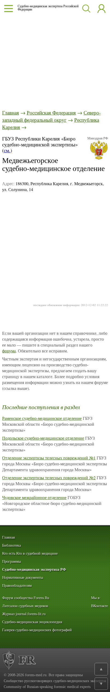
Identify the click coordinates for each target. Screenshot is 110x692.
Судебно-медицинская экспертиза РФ (34, 570)
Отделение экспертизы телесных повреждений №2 (49, 477)
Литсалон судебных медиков (25, 606)
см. (7, 150)
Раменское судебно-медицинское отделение (42, 418)
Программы (11, 562)
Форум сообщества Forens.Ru (25, 598)
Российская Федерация (51, 112)
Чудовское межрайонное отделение (34, 497)
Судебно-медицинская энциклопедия (32, 622)
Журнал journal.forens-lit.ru (24, 614)
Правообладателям (17, 586)
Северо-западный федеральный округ (51, 116)
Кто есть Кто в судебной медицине (30, 554)
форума (9, 350)
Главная (10, 112)
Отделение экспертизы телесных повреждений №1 (49, 458)
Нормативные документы (22, 578)
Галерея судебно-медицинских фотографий (37, 630)
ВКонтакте (99, 606)
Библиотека (11, 545)
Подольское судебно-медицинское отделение (43, 438)
